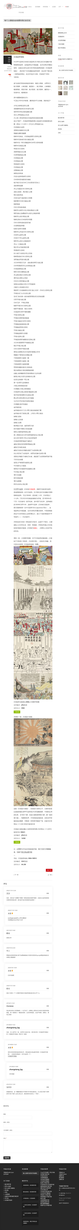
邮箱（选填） (6, 1122)
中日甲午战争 (18, 489)
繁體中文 (69, 59)
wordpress (62, 1195)
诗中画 (6, 1198)
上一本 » (50, 875)
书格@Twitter (63, 1174)
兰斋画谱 (32, 1198)
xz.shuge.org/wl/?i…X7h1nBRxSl (17, 918)
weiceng (63, 1193)
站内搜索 (37, 7)
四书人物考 (61, 121)
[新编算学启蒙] (66, 88)
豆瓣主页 (61, 1179)
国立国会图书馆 (26, 852)
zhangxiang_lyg (13, 1027)
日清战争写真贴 (12, 1056)
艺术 (9, 62)
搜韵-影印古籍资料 (45, 1188)
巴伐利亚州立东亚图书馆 (47, 1184)
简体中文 (64, 59)
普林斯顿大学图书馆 (46, 1196)
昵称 (4, 1114)
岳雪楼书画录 (8, 1200)
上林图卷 (7, 1194)
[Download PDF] (10, 76)
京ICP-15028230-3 (64, 1203)
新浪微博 (61, 1177)
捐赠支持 (61, 1176)
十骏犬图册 (61, 44)
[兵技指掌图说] (60, 93)
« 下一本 (16, 875)
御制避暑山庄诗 (62, 33)
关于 (59, 7)
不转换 (60, 59)
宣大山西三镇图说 (63, 125)
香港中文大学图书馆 (46, 1205)
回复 (48, 893)
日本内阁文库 (44, 1190)
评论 (5, 1138)
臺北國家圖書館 (44, 1203)
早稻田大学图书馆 (45, 1195)
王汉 (8, 893)
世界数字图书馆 (44, 1174)
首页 (20, 7)
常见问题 (21, 12)
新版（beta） (28, 7)
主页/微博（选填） (8, 1130)
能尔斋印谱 (61, 118)
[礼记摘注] (66, 93)
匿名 (8, 933)
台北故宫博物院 (44, 1181)
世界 (9, 58)
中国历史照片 (44, 1176)
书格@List (62, 1172)
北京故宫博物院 (44, 1179)
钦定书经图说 (62, 48)
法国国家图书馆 (44, 1200)
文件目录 (60, 106)
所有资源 (45, 7)
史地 (9, 60)
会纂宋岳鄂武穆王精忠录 (11, 1196)
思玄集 (60, 129)
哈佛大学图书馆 (44, 1183)
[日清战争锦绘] (27, 54)
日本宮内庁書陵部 (45, 1193)
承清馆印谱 (33, 1185)
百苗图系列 (61, 36)
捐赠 (67, 7)
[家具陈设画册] (66, 82)
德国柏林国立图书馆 (46, 1186)
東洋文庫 (42, 1198)
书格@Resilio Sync (63, 104)
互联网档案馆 (44, 1177)
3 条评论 (9, 67)
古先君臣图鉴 (62, 40)
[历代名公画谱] (60, 82)
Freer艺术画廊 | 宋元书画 (47, 1172)
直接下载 (49, 870)
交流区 (54, 7)
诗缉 (59, 133)
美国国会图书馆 (44, 1202)
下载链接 (17, 712)
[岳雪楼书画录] (71, 88)
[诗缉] (71, 82)
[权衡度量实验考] (60, 88)
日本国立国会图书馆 (46, 1191)
